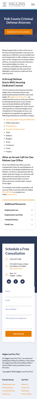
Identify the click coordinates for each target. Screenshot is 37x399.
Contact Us (25, 387)
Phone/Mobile (10, 309)
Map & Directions (16, 268)
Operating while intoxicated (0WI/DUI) (20, 120)
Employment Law (8, 384)
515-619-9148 (7, 192)
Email (7, 300)
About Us (24, 384)
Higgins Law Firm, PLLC (18, 97)
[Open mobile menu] (33, 4)
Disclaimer (25, 391)
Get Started (18, 334)
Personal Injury (7, 387)
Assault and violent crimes (15, 129)
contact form (12, 194)
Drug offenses (11, 126)
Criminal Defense (8, 391)
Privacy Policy (26, 394)
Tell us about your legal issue (15, 318)
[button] (18, 210)
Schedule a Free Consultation (18, 32)
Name (7, 291)
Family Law (6, 394)
